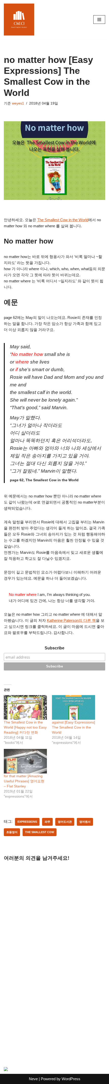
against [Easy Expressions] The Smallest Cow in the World (73, 727)
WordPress (71, 1079)
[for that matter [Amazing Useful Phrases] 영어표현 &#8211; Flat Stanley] (25, 761)
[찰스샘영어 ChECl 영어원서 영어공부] (19, 20)
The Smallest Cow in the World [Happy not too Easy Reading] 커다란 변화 (25, 727)
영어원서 (84, 821)
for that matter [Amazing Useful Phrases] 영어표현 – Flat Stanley (24, 781)
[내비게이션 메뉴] (99, 19)
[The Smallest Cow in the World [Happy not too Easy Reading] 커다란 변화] (25, 707)
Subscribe (54, 648)
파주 (47, 821)
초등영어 (11, 832)
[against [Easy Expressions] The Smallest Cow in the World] (73, 707)
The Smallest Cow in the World (62, 220)
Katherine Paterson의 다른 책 (71, 620)
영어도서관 (65, 821)
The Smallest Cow (39, 832)
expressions (27, 821)
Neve (33, 1079)
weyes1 (18, 103)
